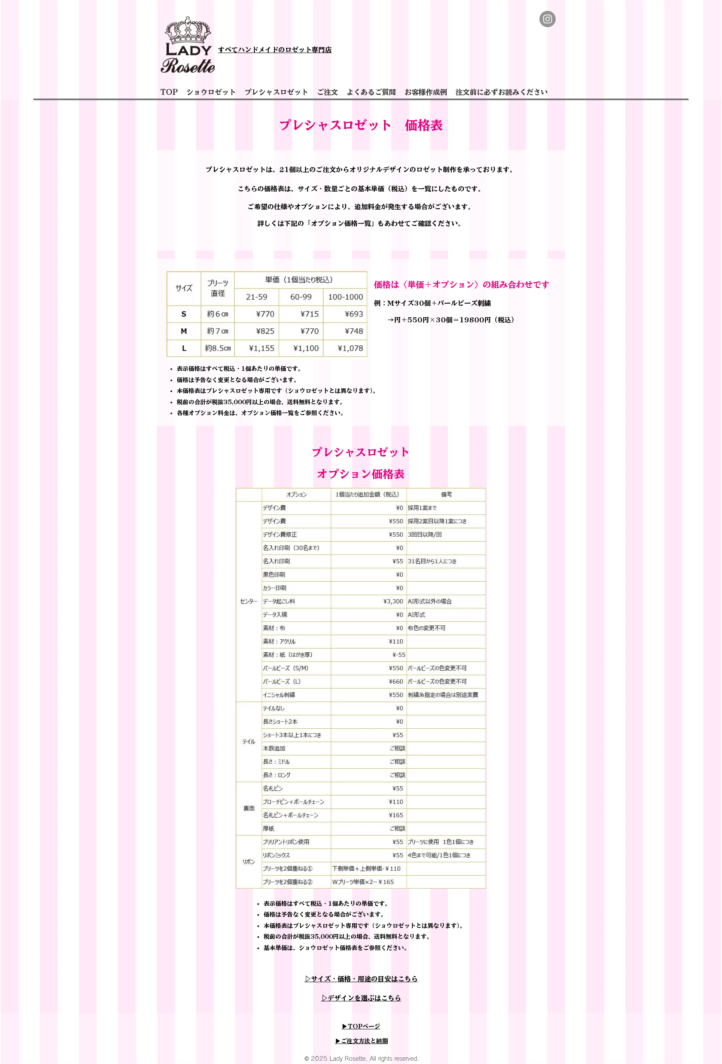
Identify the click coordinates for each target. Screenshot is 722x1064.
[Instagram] (547, 19)
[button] (211, 92)
